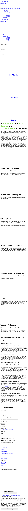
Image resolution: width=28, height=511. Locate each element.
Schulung (8, 16)
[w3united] (1, 3)
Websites (3, 449)
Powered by (10, 495)
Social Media (4, 458)
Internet (6, 386)
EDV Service (6, 10)
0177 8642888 (5, 1)
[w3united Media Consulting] (1, 1)
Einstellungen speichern (12, 509)
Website (8, 15)
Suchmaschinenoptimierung (7, 453)
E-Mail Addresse (4, 413)
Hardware (8, 12)
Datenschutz (3, 463)
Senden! (2, 423)
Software (8, 13)
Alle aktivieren (4, 509)
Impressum (3, 462)
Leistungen (5, 11)
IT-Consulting (4, 447)
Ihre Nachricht (4, 419)
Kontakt (5, 17)
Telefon (2, 415)
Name (2, 410)
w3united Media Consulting (7, 429)
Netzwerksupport (4, 451)
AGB (2, 465)
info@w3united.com (6, 3)
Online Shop (3, 455)
